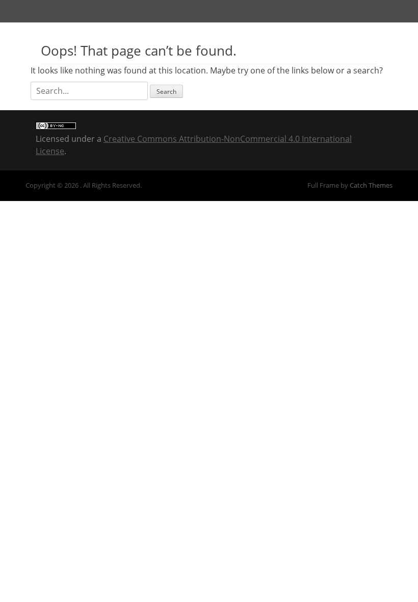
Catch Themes (371, 185)
